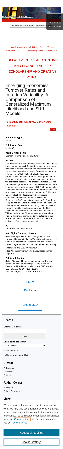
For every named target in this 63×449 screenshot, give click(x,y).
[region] (31, 424)
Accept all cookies (31, 432)
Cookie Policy (19, 422)
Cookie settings (22, 419)
